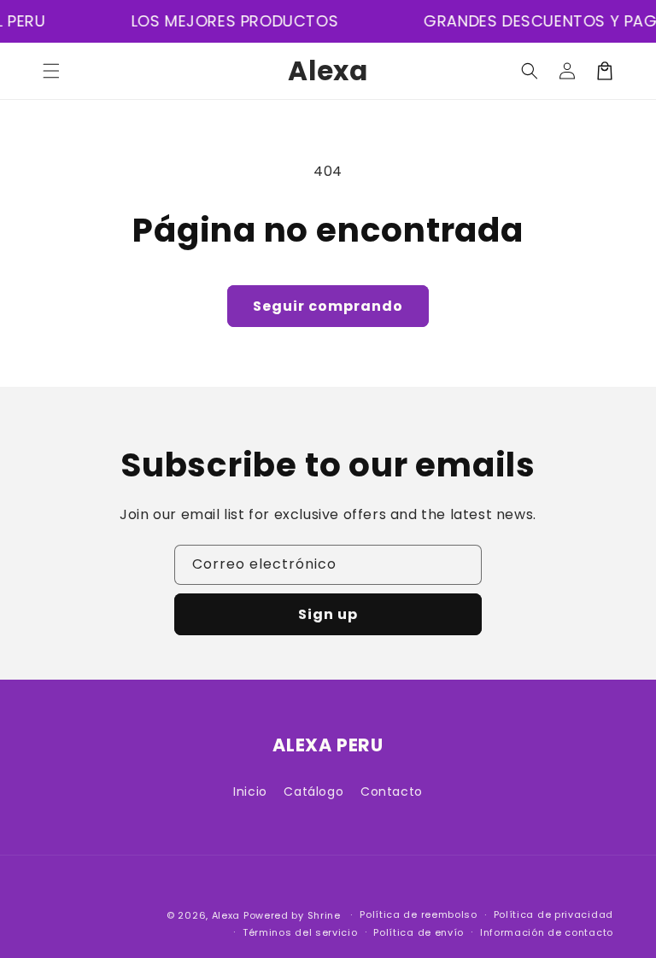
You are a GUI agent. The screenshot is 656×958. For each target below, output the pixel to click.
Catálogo (313, 791)
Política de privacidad (553, 914)
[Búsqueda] (529, 71)
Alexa (226, 915)
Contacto (391, 791)
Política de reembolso (418, 914)
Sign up (328, 614)
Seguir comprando (328, 306)
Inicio (250, 791)
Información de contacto (546, 932)
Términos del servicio (300, 932)
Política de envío (418, 932)
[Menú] (51, 71)
